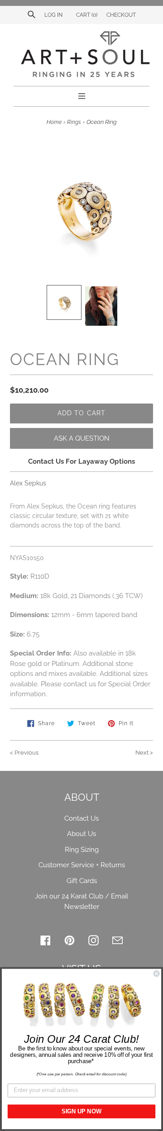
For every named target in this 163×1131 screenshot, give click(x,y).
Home (54, 122)
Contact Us (81, 818)
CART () (86, 15)
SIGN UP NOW (81, 1111)
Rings (74, 122)
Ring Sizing (82, 850)
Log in (53, 15)
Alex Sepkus (28, 483)
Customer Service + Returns (81, 865)
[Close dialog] (156, 973)
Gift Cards (82, 881)
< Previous (24, 752)
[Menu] (82, 95)
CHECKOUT (121, 15)
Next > (144, 752)
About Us (81, 834)
